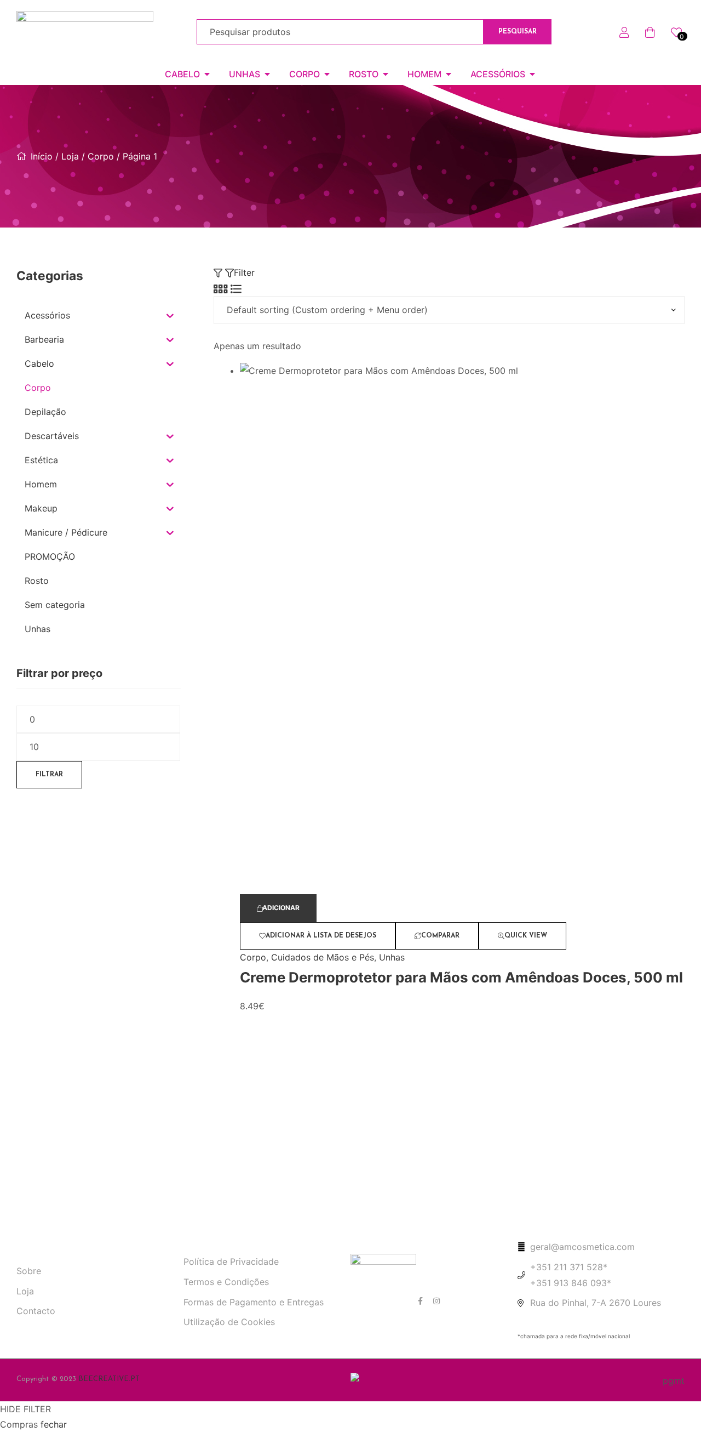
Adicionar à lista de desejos (321, 936)
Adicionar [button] (281, 908)
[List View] (236, 288)
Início (42, 156)
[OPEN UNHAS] (267, 74)
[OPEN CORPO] (327, 74)
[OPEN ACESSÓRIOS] (532, 74)
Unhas (392, 957)
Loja (70, 156)
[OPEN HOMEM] (448, 74)
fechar (54, 1424)
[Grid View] (221, 288)
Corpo (101, 156)
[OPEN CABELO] (207, 74)
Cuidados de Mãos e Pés (322, 957)
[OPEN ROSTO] (385, 74)
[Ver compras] (649, 31)
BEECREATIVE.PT (109, 1379)
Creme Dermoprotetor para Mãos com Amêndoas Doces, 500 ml (461, 977)
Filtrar (49, 774)
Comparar (440, 936)
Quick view (525, 936)
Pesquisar (517, 32)
